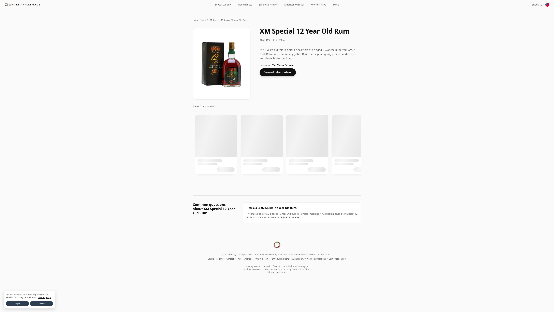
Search (211, 258)
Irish (245, 4)
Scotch (223, 4)
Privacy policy (261, 258)
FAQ (239, 258)
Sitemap (248, 258)
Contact (230, 258)
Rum (203, 20)
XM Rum (213, 20)
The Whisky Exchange (283, 65)
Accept (41, 303)
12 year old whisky (289, 217)
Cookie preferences (316, 258)
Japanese (268, 4)
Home (195, 20)
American (294, 4)
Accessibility (298, 258)
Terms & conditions (280, 258)
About (220, 258)
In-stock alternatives (277, 72)
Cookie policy (44, 297)
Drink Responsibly (337, 258)
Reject (17, 303)
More (336, 4)
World (318, 4)
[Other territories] (547, 5)
